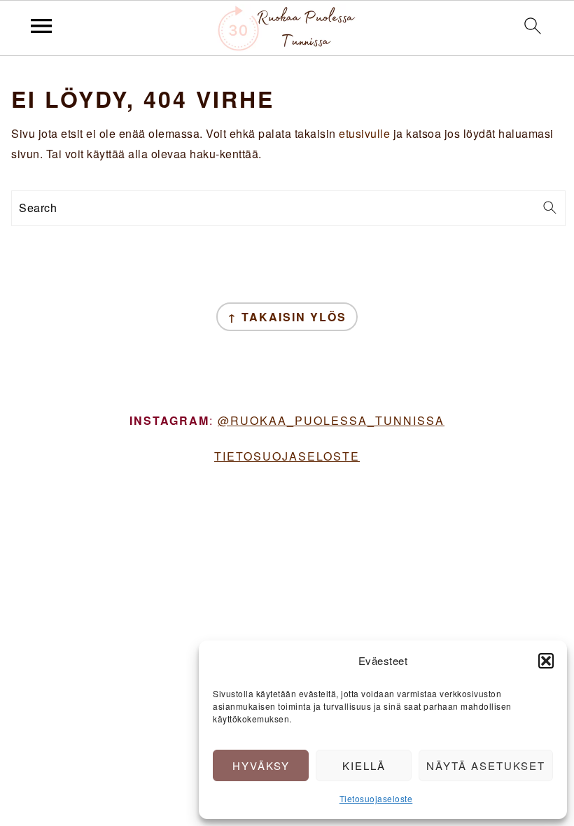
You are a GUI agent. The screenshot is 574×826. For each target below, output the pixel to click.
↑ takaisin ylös (286, 317)
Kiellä (364, 765)
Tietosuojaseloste (376, 798)
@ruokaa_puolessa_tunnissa (331, 420)
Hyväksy (261, 765)
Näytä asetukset (485, 765)
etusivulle (364, 133)
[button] (546, 661)
